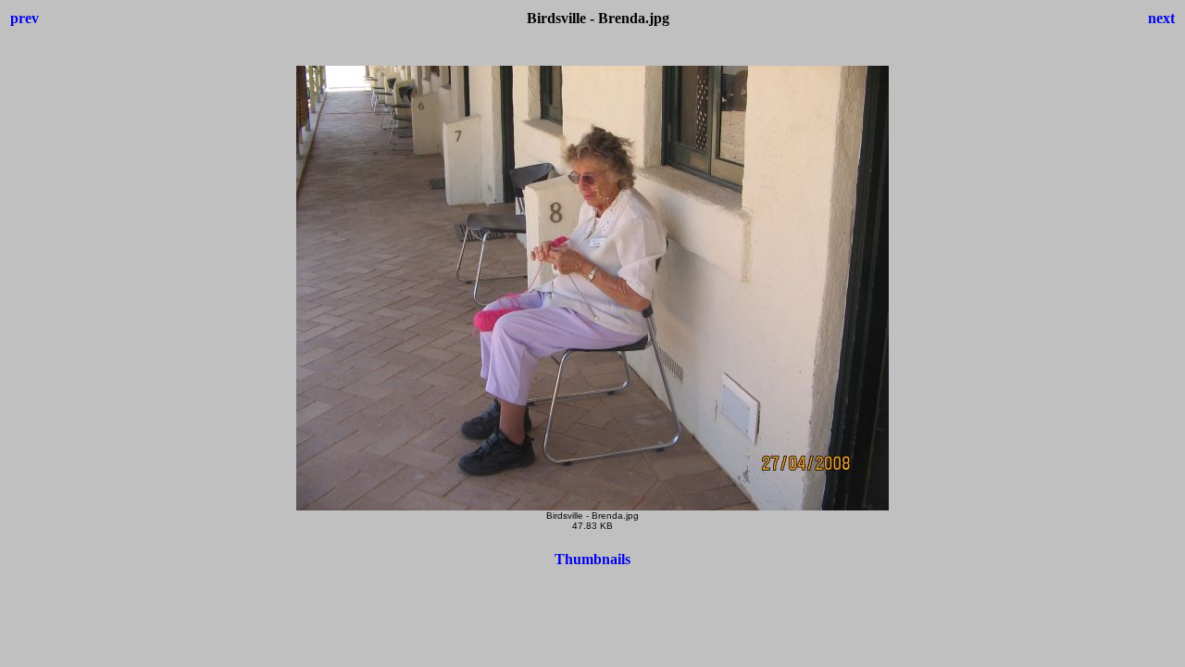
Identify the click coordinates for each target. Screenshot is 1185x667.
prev (24, 18)
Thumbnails (592, 559)
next (1161, 18)
